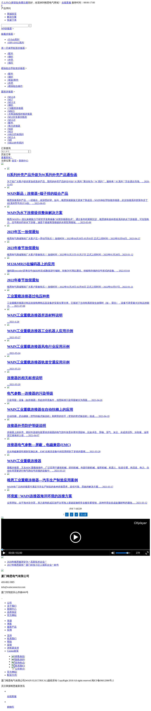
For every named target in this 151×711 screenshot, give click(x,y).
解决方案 (12, 17)
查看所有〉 (7, 157)
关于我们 (12, 606)
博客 (9, 624)
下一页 (83, 514)
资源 (9, 620)
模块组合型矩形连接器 (13, 68)
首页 (14, 160)
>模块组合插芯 (15, 86)
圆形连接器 (7, 91)
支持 (9, 635)
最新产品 (12, 627)
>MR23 (10, 111)
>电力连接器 (13, 126)
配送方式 (12, 675)
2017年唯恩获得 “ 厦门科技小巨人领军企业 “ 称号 (33, 565)
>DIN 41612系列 (15, 42)
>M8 (9, 140)
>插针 (10, 56)
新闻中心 (23, 160)
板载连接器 (7, 34)
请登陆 (14, 2)
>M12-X (11, 102)
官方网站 (12, 615)
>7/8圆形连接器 (15, 108)
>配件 (10, 53)
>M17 (10, 99)
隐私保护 (19, 659)
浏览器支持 (13, 648)
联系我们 (12, 638)
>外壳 (10, 59)
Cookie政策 (13, 651)
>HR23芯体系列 (15, 134)
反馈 (9, 644)
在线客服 (66, 2)
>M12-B (11, 97)
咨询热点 (19, 662)
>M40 (10, 129)
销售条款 (19, 656)
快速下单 (12, 20)
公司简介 (19, 669)
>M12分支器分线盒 (17, 117)
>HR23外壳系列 (15, 143)
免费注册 (23, 2)
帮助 (9, 641)
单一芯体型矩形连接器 (13, 48)
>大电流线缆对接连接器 (19, 114)
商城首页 (12, 14)
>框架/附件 (12, 80)
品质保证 (12, 612)
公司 (9, 603)
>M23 (10, 131)
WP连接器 (6, 28)
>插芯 (10, 63)
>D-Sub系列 (13, 39)
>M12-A (11, 137)
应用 (9, 630)
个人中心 (6, 2)
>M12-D (11, 120)
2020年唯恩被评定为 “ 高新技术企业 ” (26, 562)
